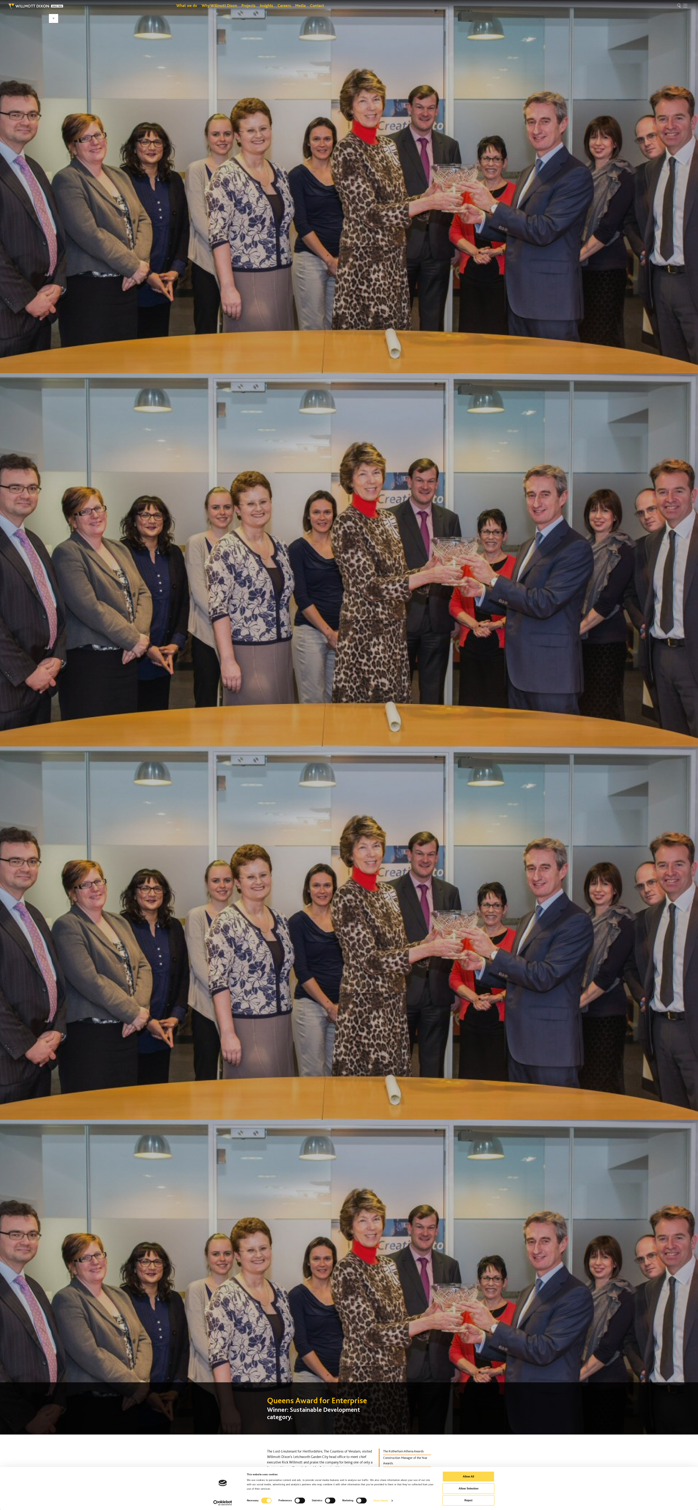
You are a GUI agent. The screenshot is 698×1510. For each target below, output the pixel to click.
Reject (468, 1500)
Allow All (468, 1476)
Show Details (380, 1500)
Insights (266, 5)
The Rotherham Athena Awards (403, 1451)
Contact (317, 5)
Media (300, 5)
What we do (186, 5)
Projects (248, 5)
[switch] (300, 1500)
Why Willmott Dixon (219, 5)
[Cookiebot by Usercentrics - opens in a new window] (223, 1503)
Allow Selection (468, 1488)
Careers (284, 5)
